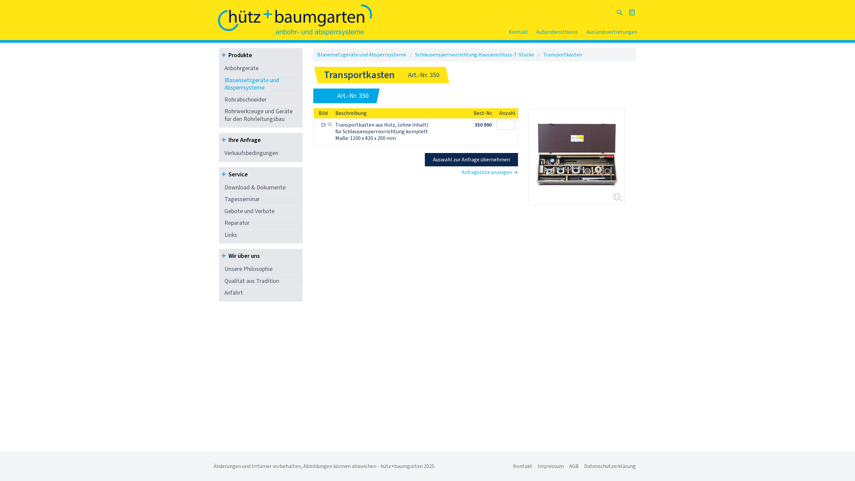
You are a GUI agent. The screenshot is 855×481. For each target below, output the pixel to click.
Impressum (551, 466)
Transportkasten (562, 54)
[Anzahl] (507, 125)
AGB (574, 466)
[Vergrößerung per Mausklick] (577, 157)
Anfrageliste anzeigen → (490, 172)
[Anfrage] (632, 12)
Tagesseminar (242, 199)
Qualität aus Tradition (251, 281)
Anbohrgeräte (241, 68)
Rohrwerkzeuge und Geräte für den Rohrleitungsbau (258, 115)
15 (323, 125)
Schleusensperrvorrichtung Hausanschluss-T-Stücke (474, 54)
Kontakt (518, 32)
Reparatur (236, 223)
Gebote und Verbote (249, 211)
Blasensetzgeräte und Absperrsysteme (251, 84)
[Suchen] (620, 12)
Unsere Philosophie (248, 269)
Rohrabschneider (245, 100)
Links (230, 235)
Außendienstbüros (557, 32)
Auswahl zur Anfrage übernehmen (471, 159)
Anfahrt (233, 293)
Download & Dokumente (255, 187)
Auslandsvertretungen (611, 32)
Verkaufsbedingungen (251, 153)
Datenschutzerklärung (610, 466)
